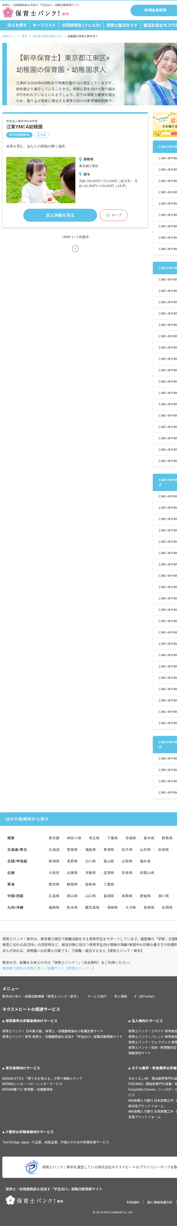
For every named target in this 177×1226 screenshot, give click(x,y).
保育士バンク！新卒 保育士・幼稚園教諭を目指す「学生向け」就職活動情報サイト (62, 1037)
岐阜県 (90, 884)
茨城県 (130, 838)
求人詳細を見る (60, 215)
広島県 (54, 896)
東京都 (54, 838)
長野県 (72, 861)
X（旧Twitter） (145, 996)
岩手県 (127, 850)
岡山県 (72, 896)
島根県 (108, 896)
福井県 (145, 861)
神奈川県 (74, 838)
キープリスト (44, 25)
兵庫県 (72, 873)
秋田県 (163, 850)
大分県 (130, 907)
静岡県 (72, 884)
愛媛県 (145, 896)
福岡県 (54, 907)
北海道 (54, 850)
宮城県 (72, 850)
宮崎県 (149, 907)
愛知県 (54, 884)
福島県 (90, 850)
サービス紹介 (97, 996)
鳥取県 (127, 896)
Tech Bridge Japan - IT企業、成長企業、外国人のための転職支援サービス (55, 1142)
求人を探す (17, 25)
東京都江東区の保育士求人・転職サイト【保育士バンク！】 (49, 968)
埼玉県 (94, 838)
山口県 (90, 896)
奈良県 (127, 873)
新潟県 (54, 861)
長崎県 (112, 907)
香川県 (163, 896)
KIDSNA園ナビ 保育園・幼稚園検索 (27, 1089)
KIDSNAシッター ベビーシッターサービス (32, 1084)
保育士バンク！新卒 (14, 36)
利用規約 (133, 1202)
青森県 (108, 850)
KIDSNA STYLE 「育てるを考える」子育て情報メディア (42, 1078)
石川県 (90, 861)
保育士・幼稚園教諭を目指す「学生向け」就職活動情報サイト (54, 1189)
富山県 (108, 861)
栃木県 (149, 838)
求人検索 (120, 996)
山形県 (145, 850)
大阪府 (54, 873)
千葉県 (112, 838)
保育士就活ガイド (122, 25)
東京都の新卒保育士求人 (47, 36)
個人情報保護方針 (160, 1202)
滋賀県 (108, 873)
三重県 (108, 884)
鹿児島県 (92, 907)
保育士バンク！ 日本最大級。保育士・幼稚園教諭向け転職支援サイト (52, 1031)
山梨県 (127, 861)
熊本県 (72, 907)
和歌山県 (147, 873)
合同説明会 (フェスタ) (81, 25)
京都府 (90, 873)
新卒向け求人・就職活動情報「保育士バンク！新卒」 (41, 996)
